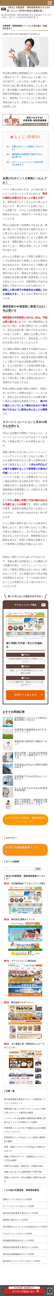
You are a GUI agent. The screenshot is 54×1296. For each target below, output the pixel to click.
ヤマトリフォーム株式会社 (23, 961)
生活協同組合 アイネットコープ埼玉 (28, 883)
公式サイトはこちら (25, 694)
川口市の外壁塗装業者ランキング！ (22, 849)
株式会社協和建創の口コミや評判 (18, 1254)
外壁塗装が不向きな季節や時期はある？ (30, 765)
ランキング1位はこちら (23, 1290)
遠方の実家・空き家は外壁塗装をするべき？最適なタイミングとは (30, 755)
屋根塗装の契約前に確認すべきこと (30, 742)
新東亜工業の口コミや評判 (15, 1220)
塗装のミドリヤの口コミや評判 (17, 1199)
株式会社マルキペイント (22, 1002)
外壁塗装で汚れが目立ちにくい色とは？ (30, 777)
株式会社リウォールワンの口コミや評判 (21, 1261)
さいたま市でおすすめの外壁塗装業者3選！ (30, 789)
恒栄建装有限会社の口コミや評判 (18, 1240)
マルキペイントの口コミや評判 (17, 1233)
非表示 (33, 137)
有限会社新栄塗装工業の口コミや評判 (20, 1247)
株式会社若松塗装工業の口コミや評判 (20, 1213)
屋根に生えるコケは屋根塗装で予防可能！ (23, 1172)
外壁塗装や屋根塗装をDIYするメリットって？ (30, 730)
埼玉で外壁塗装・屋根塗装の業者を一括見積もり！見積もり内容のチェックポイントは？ (30, 802)
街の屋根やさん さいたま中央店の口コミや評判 (25, 1227)
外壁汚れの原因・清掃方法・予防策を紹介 (23, 1166)
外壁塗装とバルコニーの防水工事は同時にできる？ (30, 719)
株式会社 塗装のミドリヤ (23, 919)
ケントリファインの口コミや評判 (18, 1206)
